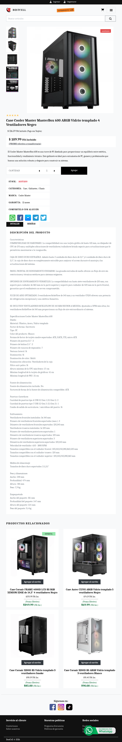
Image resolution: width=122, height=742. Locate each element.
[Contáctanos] (100, 731)
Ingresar (56, 2)
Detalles (14, 224)
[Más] (54, 171)
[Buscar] (110, 19)
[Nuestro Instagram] (61, 707)
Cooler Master (24, 195)
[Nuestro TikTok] (69, 707)
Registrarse (71, 2)
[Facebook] (20, 217)
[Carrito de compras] (102, 10)
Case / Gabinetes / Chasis (33, 188)
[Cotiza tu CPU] (66, 10)
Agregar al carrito (32, 582)
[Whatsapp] (12, 217)
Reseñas (31, 224)
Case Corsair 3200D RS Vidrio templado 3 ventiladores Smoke (32, 672)
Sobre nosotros (13, 729)
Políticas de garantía (53, 729)
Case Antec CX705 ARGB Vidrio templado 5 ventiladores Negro (89, 591)
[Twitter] (44, 217)
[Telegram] (36, 217)
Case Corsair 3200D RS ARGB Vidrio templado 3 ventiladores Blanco (89, 672)
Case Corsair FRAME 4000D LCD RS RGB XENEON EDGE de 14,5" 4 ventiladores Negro (32, 591)
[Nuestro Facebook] (53, 707)
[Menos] (39, 171)
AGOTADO (22, 181)
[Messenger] (28, 217)
